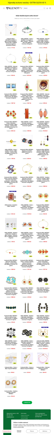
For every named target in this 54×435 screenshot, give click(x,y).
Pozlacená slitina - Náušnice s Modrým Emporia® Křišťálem (11, 392)
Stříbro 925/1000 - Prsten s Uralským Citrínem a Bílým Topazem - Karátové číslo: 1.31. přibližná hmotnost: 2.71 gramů (11, 152)
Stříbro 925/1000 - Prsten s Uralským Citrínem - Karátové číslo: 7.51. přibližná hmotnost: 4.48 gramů (27, 207)
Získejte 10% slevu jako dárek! (10, 431)
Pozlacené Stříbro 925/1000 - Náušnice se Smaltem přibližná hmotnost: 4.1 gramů (27, 151)
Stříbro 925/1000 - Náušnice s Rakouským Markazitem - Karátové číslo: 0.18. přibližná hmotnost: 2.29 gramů (43, 290)
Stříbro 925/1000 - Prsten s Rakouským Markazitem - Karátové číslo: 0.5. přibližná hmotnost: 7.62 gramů (11, 342)
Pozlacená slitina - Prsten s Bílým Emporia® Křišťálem (11, 368)
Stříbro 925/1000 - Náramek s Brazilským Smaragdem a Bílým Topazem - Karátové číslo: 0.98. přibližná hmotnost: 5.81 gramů (11, 69)
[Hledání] (44, 8)
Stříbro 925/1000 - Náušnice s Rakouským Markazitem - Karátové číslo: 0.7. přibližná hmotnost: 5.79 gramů (27, 317)
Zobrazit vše (27, 402)
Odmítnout (44, 431)
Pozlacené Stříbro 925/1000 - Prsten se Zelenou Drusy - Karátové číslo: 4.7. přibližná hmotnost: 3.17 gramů (11, 317)
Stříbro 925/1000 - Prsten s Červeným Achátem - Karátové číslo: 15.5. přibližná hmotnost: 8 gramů (27, 123)
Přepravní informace (25, 415)
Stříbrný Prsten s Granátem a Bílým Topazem (11, 205)
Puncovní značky (24, 418)
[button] (4, 8)
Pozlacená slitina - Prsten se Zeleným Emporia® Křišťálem (27, 368)
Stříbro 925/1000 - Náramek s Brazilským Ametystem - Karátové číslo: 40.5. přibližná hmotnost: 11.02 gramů (43, 96)
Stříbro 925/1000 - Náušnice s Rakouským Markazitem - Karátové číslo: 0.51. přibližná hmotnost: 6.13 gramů (43, 317)
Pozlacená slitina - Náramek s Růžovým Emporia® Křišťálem (43, 369)
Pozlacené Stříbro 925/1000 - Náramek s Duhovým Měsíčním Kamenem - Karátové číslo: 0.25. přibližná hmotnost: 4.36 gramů (27, 180)
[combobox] (34, 8)
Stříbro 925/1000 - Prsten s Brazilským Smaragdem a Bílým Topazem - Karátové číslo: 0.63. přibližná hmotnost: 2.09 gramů (27, 41)
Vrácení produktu (24, 416)
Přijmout (32, 431)
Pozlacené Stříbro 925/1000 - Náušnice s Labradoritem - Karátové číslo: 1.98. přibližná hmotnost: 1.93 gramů (11, 96)
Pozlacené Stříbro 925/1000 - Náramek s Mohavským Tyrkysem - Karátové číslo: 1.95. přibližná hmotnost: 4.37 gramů (11, 263)
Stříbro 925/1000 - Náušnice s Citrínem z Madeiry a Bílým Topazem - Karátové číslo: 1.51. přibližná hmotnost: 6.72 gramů (43, 180)
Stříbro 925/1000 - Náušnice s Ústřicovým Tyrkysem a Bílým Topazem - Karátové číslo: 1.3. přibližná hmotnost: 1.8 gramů (11, 235)
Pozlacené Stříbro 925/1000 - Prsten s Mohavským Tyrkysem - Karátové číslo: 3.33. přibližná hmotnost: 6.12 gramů (43, 263)
